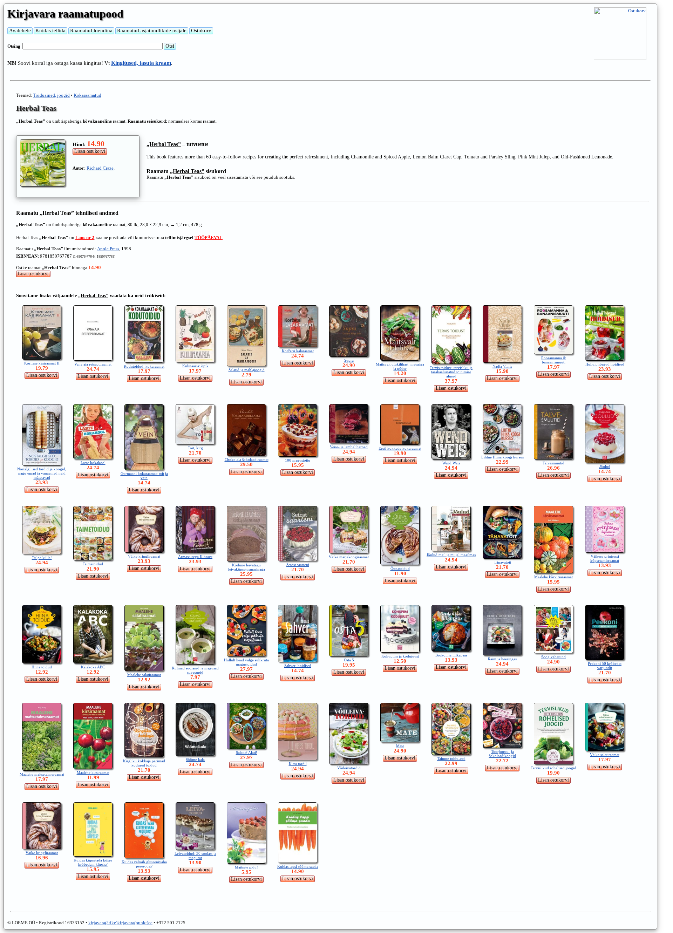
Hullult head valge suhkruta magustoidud (246, 662)
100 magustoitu (297, 460)
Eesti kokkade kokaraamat (400, 448)
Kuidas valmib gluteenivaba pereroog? (144, 864)
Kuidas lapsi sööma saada (297, 866)
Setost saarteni (297, 565)
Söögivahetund (553, 657)
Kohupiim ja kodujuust (400, 656)
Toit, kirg (195, 448)
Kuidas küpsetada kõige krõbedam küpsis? (93, 862)
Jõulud (604, 466)
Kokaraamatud (87, 95)
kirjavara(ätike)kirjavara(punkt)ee (120, 922)
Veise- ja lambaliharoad (349, 447)
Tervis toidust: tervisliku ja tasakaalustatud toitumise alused (451, 372)
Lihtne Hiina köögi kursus (502, 457)
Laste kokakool (93, 463)
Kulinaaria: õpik (195, 366)
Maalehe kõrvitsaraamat (553, 577)
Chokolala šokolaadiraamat (246, 459)
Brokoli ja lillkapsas (451, 655)
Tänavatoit (502, 562)
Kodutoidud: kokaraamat (144, 366)
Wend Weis (451, 463)
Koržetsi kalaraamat (298, 351)
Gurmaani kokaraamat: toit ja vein (144, 475)
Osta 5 (349, 660)
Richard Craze (100, 168)
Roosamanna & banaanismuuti (553, 360)
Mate (400, 746)
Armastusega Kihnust (195, 556)
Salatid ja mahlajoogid (247, 370)
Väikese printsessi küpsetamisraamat (604, 558)
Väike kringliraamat (144, 556)
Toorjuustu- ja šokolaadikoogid (502, 753)
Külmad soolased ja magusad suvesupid (195, 670)
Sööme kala (195, 759)
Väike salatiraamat (604, 754)
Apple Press (108, 248)
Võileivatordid (349, 768)
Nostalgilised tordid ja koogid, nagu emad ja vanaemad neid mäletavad (41, 473)
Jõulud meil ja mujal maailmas (451, 555)
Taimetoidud (93, 564)
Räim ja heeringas (502, 659)
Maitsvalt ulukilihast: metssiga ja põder (400, 366)
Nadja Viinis (502, 366)
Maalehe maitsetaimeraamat (42, 774)
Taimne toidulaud (451, 758)
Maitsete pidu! (246, 867)
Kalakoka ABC (93, 667)
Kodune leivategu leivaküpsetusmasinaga (246, 567)
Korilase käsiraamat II (42, 363)
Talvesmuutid (553, 463)
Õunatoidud (400, 568)
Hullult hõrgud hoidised (604, 364)
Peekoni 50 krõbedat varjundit (604, 665)
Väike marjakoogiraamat (349, 557)
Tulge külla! (42, 558)
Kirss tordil (298, 764)
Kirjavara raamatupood (65, 13)
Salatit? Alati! (246, 752)
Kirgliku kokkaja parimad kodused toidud (144, 763)
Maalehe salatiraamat (144, 675)
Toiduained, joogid (51, 95)
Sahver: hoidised (297, 665)
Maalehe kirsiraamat (93, 772)
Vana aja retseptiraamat (92, 364)
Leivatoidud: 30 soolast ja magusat (195, 855)
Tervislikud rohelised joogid (553, 768)
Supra (349, 360)
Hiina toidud (42, 667)
